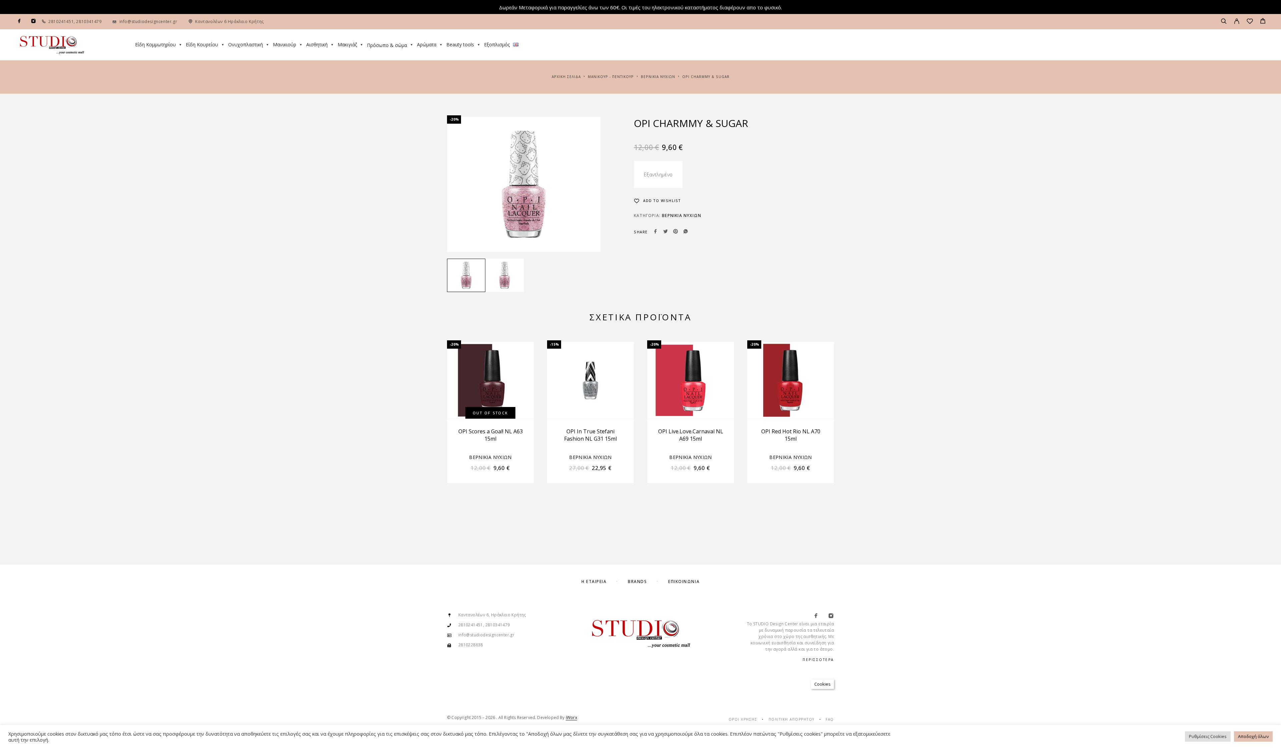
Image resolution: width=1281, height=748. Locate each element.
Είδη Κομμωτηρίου (155, 44)
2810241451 (61, 21)
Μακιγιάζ (347, 44)
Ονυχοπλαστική (245, 44)
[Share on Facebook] (656, 232)
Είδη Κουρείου (202, 44)
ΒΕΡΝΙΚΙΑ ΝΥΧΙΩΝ (658, 76)
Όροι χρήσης (743, 719)
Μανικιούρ (284, 44)
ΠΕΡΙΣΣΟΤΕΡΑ (818, 659)
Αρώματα (426, 44)
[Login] (1236, 22)
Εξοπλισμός (497, 44)
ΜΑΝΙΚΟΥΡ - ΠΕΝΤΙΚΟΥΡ (611, 76)
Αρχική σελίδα (566, 76)
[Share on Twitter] (666, 232)
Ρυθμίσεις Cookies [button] (1208, 736)
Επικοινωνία (684, 581)
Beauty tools (460, 44)
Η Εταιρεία (594, 581)
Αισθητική (317, 44)
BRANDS (637, 581)
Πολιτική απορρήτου (792, 719)
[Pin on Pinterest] (676, 232)
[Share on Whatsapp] (686, 232)
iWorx (571, 717)
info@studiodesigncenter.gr (148, 21)
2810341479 (88, 21)
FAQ (830, 719)
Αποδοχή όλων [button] (1253, 736)
